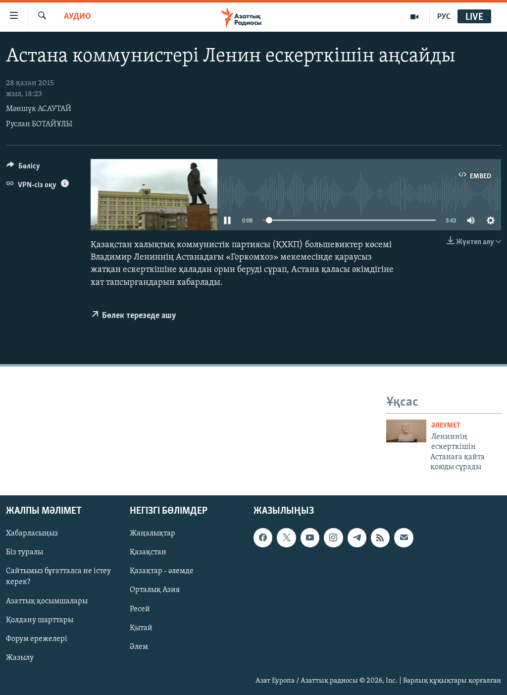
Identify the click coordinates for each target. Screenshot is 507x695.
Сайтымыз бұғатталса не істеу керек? (58, 576)
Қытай (141, 628)
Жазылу (20, 657)
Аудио (77, 16)
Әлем (139, 646)
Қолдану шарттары (39, 620)
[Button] (23, 168)
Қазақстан (148, 552)
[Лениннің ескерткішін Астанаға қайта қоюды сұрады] (406, 431)
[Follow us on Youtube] (310, 537)
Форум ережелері (36, 638)
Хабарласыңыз (32, 533)
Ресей (140, 609)
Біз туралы (24, 552)
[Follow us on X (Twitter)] (286, 537)
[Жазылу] (403, 537)
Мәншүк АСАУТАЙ (38, 109)
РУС (444, 17)
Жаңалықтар (152, 533)
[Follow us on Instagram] (333, 537)
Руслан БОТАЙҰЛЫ (39, 124)
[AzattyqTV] (415, 16)
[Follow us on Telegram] (357, 537)
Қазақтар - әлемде (162, 571)
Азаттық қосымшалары (47, 601)
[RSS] (380, 537)
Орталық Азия (155, 590)
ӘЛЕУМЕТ (445, 425)
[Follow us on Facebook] (263, 537)
